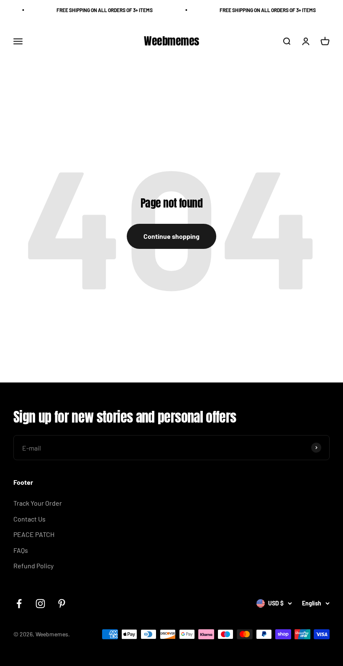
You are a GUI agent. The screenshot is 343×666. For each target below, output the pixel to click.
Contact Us (29, 519)
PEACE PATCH (33, 534)
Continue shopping (171, 236)
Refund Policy (33, 566)
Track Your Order (37, 503)
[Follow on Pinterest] (61, 603)
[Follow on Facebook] (19, 603)
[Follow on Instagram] (40, 603)
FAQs (20, 550)
